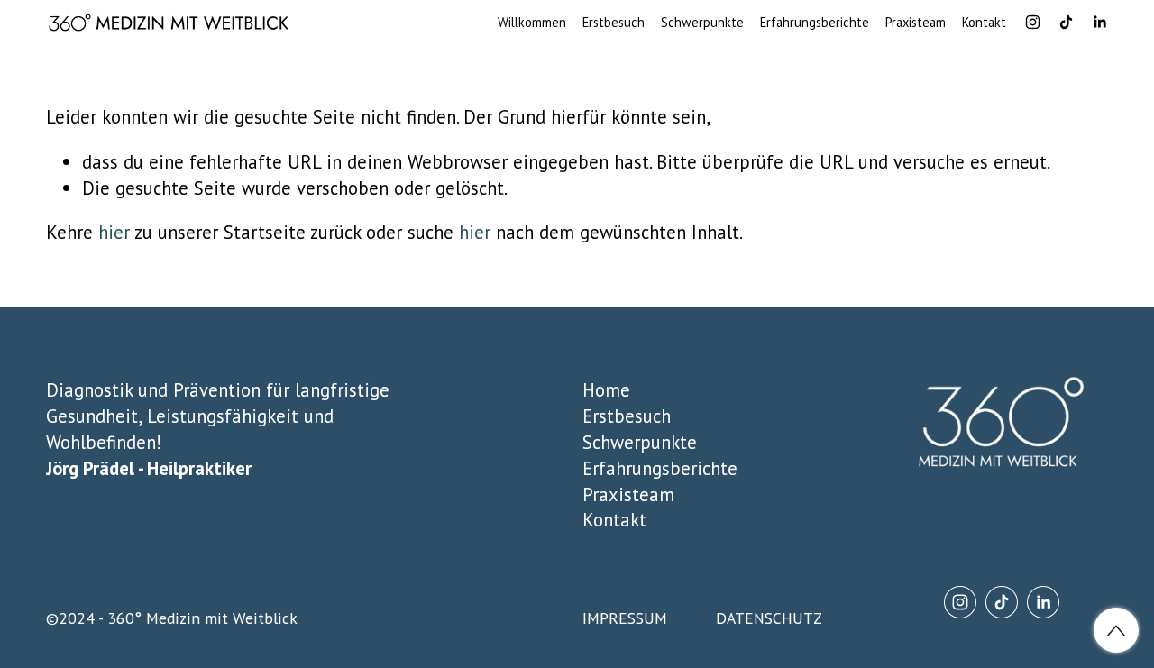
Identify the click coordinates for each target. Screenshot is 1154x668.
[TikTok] (1066, 22)
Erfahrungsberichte (814, 22)
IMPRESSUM (624, 618)
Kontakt (984, 22)
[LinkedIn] (1099, 22)
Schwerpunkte (702, 22)
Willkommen (532, 22)
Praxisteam (915, 22)
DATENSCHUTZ (769, 618)
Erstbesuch (613, 22)
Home (606, 390)
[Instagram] (1032, 22)
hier (114, 232)
